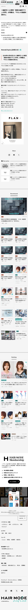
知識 (17, 331)
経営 (2, 216)
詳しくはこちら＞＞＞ (7, 110)
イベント (14, 434)
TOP (1, 512)
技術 (16, 274)
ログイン (3, 573)
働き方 (16, 297)
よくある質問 (4, 570)
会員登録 (17, 4)
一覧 (19, 50)
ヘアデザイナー (18, 319)
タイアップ (3, 380)
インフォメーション (5, 512)
